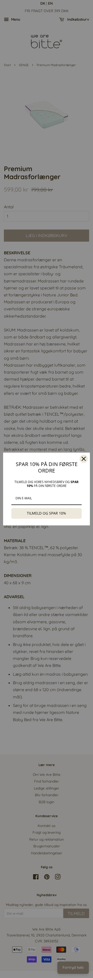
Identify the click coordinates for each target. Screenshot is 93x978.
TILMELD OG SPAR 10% (46, 513)
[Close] (84, 459)
